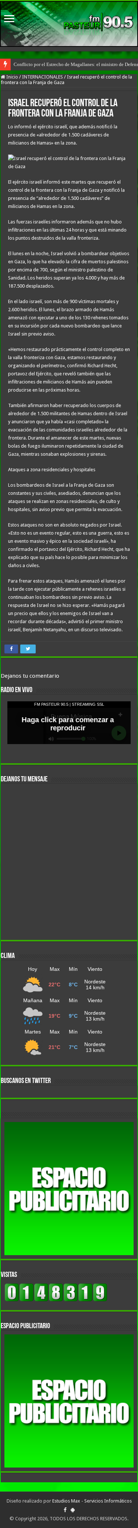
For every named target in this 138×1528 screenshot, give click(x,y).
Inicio (11, 77)
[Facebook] (65, 1510)
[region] (69, 1188)
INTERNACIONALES (42, 77)
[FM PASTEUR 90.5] (69, 24)
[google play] (72, 1510)
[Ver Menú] (9, 19)
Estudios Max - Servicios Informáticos (92, 1501)
